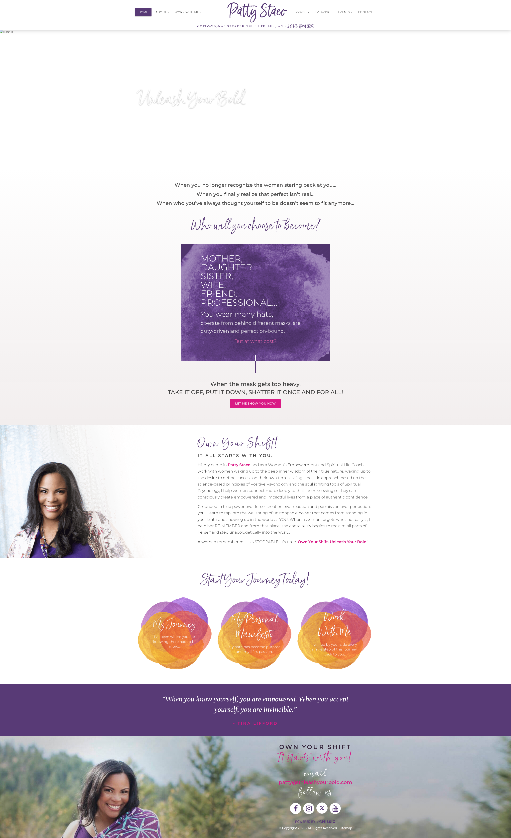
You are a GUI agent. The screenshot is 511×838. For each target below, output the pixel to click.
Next (497, 96)
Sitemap (346, 828)
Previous (13, 96)
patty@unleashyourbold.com (315, 782)
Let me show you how (255, 403)
